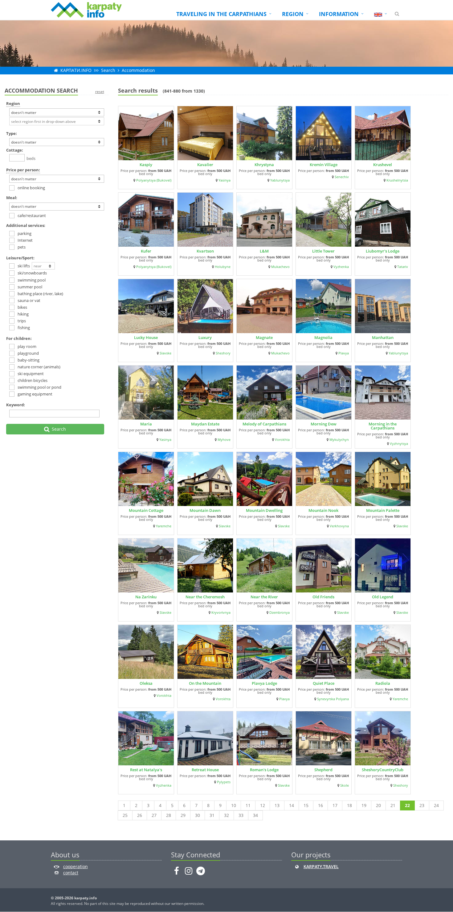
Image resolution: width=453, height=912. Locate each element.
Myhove (224, 439)
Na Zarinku (146, 597)
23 (421, 805)
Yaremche (163, 526)
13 (277, 805)
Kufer (146, 251)
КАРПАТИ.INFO (76, 70)
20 (378, 805)
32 (226, 815)
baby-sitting (28, 360)
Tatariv (402, 267)
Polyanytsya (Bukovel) (153, 180)
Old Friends (323, 597)
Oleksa (146, 683)
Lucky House (146, 337)
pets (22, 247)
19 (363, 805)
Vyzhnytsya (399, 443)
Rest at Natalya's (146, 769)
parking (24, 233)
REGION (293, 14)
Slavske (165, 353)
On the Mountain (205, 683)
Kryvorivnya (221, 612)
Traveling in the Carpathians (221, 14)
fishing (24, 327)
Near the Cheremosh (205, 597)
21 (392, 805)
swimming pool (32, 280)
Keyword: (15, 405)
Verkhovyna (339, 526)
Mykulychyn (339, 439)
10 (233, 805)
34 (255, 815)
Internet (25, 240)
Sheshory (223, 353)
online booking (31, 187)
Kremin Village (323, 164)
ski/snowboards (32, 273)
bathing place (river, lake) (40, 293)
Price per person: (23, 170)
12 (262, 805)
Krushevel (382, 164)
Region (13, 103)
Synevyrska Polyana (333, 699)
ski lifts (25, 266)
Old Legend (382, 597)
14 (291, 805)
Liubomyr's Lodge (382, 251)
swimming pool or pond (39, 387)
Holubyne (223, 267)
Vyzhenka (341, 267)
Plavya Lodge (264, 683)
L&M (264, 251)
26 (139, 815)
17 (335, 805)
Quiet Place (323, 683)
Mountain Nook (323, 510)
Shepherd (323, 769)
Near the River (264, 597)
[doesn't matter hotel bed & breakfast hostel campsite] (56, 142)
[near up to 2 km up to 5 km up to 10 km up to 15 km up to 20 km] (43, 266)
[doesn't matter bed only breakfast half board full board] (56, 207)
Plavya (343, 353)
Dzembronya (279, 612)
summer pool (30, 287)
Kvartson (205, 251)
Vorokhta (282, 439)
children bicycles (32, 380)
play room (27, 346)
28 (168, 815)
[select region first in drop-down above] (56, 121)
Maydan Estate (205, 424)
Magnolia (323, 337)
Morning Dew (324, 424)
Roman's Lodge (264, 769)
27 (154, 815)
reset (99, 91)
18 (349, 805)
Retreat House (205, 769)
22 (407, 805)
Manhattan (383, 337)
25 (125, 815)
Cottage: (14, 150)
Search (108, 70)
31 (212, 815)
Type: (11, 133)
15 (306, 805)
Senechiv (342, 177)
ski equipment (31, 373)
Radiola (382, 683)
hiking (23, 314)
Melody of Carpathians (264, 424)
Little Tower (323, 251)
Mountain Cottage (146, 510)
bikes (22, 307)
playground (28, 353)
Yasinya (224, 180)
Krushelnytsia (397, 180)
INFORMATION (339, 14)
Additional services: (25, 225)
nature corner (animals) (39, 367)
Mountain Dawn (205, 510)
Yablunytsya (280, 180)
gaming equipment (35, 394)
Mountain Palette (382, 510)
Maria (146, 424)
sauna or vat (29, 300)
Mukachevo (280, 267)
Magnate (264, 337)
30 (197, 815)
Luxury (205, 337)
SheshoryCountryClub (382, 769)
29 (183, 815)
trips (22, 321)
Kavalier (205, 164)
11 (248, 805)
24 (436, 805)
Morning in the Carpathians (383, 426)
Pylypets (224, 782)
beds (30, 158)
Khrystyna (264, 164)
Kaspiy (146, 164)
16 (320, 805)
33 (241, 815)
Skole (344, 785)
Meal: (11, 197)
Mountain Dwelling (264, 510)
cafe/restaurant (32, 215)
